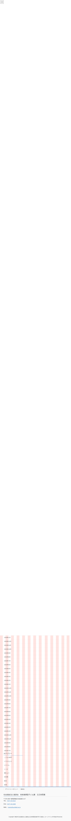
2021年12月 (7, 735)
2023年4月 (7, 672)
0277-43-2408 (11, 804)
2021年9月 (7, 743)
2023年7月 (7, 661)
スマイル (6, 765)
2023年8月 (7, 657)
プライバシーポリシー (11, 789)
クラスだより (8, 761)
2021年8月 (7, 746)
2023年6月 (7, 664)
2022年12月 (7, 688)
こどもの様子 (8, 757)
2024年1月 (7, 637)
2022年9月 (7, 700)
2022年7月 (7, 707)
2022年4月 (7, 719)
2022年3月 (7, 723)
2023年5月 (7, 668)
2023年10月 (7, 649)
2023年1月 (7, 684)
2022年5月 (7, 715)
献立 (5, 781)
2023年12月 (7, 641)
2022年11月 (7, 692)
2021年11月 (7, 739)
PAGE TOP (67, 794)
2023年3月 (7, 676)
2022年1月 (7, 731)
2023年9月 (7, 653)
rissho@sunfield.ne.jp (14, 807)
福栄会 (22, 789)
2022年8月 (7, 704)
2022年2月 (7, 727)
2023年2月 (7, 680)
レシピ (6, 769)
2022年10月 (7, 696)
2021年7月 (7, 750)
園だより (6, 773)
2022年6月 (7, 711)
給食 (5, 784)
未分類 (6, 777)
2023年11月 (7, 645)
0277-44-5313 (11, 801)
